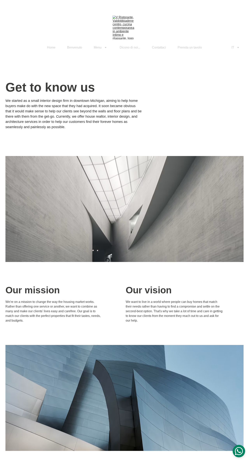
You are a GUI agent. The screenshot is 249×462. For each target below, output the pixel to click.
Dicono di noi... (130, 47)
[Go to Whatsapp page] (17, 47)
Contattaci (159, 47)
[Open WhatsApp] (239, 451)
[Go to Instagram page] (12, 47)
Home (51, 47)
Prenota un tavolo (190, 47)
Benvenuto (74, 47)
